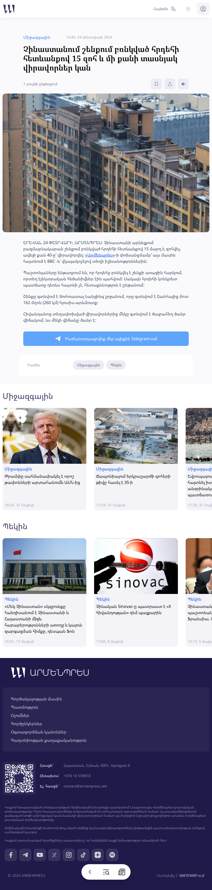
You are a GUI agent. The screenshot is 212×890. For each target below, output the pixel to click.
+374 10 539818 (77, 775)
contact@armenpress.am (85, 786)
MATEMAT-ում (191, 875)
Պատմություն (24, 707)
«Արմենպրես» (100, 255)
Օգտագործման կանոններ (38, 732)
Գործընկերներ (26, 723)
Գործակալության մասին (36, 699)
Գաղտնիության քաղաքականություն (49, 740)
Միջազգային (88, 364)
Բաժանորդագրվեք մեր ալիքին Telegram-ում (111, 339)
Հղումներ (20, 715)
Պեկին (116, 364)
